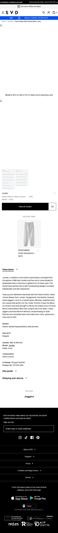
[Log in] (49, 13)
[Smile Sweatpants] (29, 234)
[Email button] (52, 206)
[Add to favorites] (54, 193)
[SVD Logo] (12, 12)
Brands (10, 21)
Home (4, 21)
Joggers (29, 396)
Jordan (5, 193)
